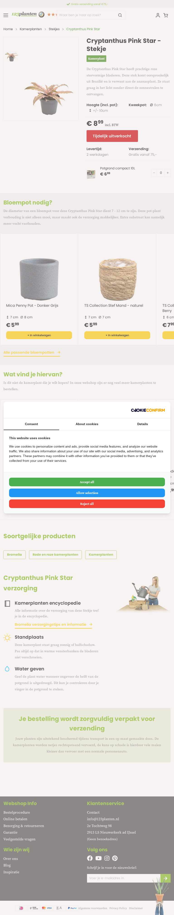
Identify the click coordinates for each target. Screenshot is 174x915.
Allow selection (87, 493)
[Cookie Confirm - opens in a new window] (148, 410)
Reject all (87, 503)
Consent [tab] (31, 424)
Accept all (87, 482)
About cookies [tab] (87, 424)
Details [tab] (142, 424)
